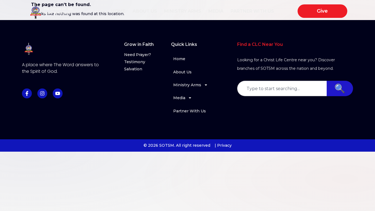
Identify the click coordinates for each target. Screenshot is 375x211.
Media (215, 11)
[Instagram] (42, 93)
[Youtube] (58, 93)
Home (118, 11)
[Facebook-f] (27, 93)
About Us (145, 11)
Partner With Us (252, 11)
